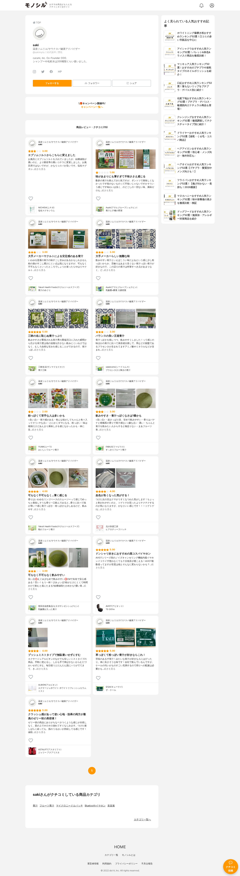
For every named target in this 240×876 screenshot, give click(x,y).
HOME (120, 847)
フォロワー (93, 83)
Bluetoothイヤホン (95, 805)
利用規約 (106, 863)
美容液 (111, 805)
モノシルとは (128, 855)
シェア (133, 83)
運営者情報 (93, 863)
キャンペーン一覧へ (92, 107)
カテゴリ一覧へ (142, 819)
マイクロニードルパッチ (69, 805)
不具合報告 (147, 863)
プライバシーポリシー (126, 863)
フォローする (52, 83)
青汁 (35, 805)
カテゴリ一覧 (111, 855)
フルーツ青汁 (47, 805)
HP (60, 71)
